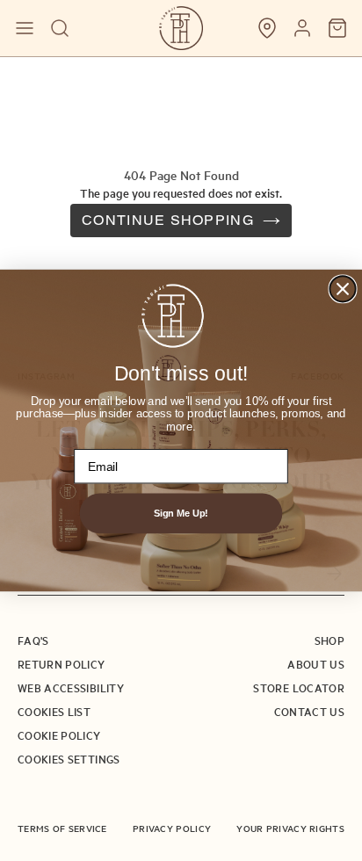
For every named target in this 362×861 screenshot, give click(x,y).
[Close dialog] (342, 288)
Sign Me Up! (181, 512)
